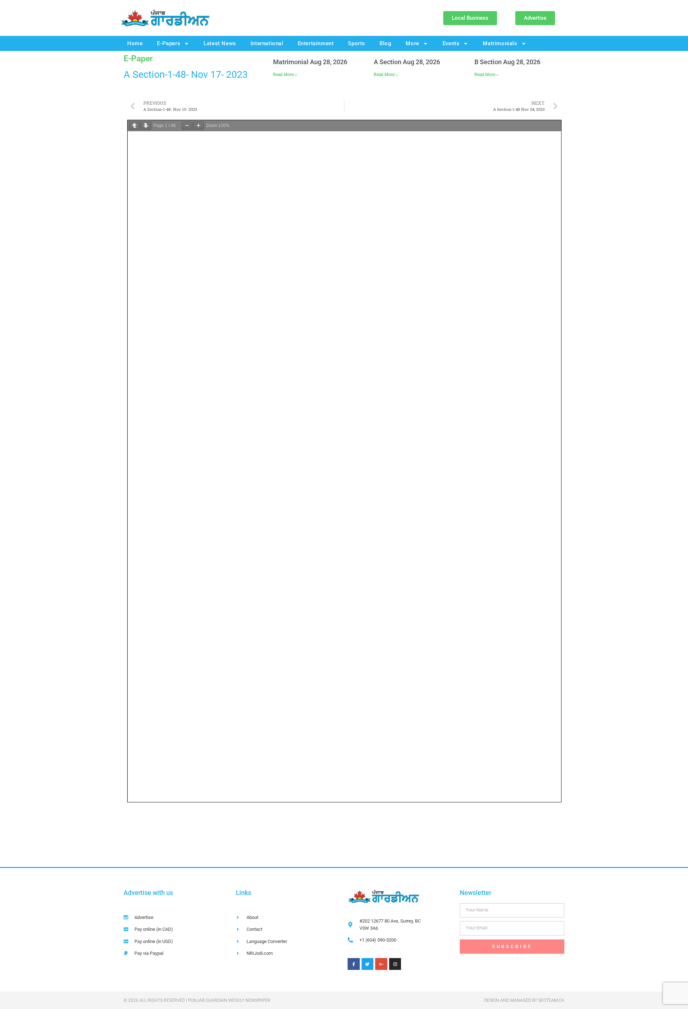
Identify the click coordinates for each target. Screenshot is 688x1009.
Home (135, 43)
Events (451, 43)
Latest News (220, 43)
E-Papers (168, 43)
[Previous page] (134, 126)
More (412, 43)
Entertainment (316, 43)
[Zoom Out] (187, 126)
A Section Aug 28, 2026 (407, 62)
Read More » (285, 74)
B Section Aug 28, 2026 (507, 62)
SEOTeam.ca (551, 1000)
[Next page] (145, 126)
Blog (385, 43)
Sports (356, 43)
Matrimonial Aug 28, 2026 (310, 62)
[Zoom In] (198, 126)
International (266, 43)
